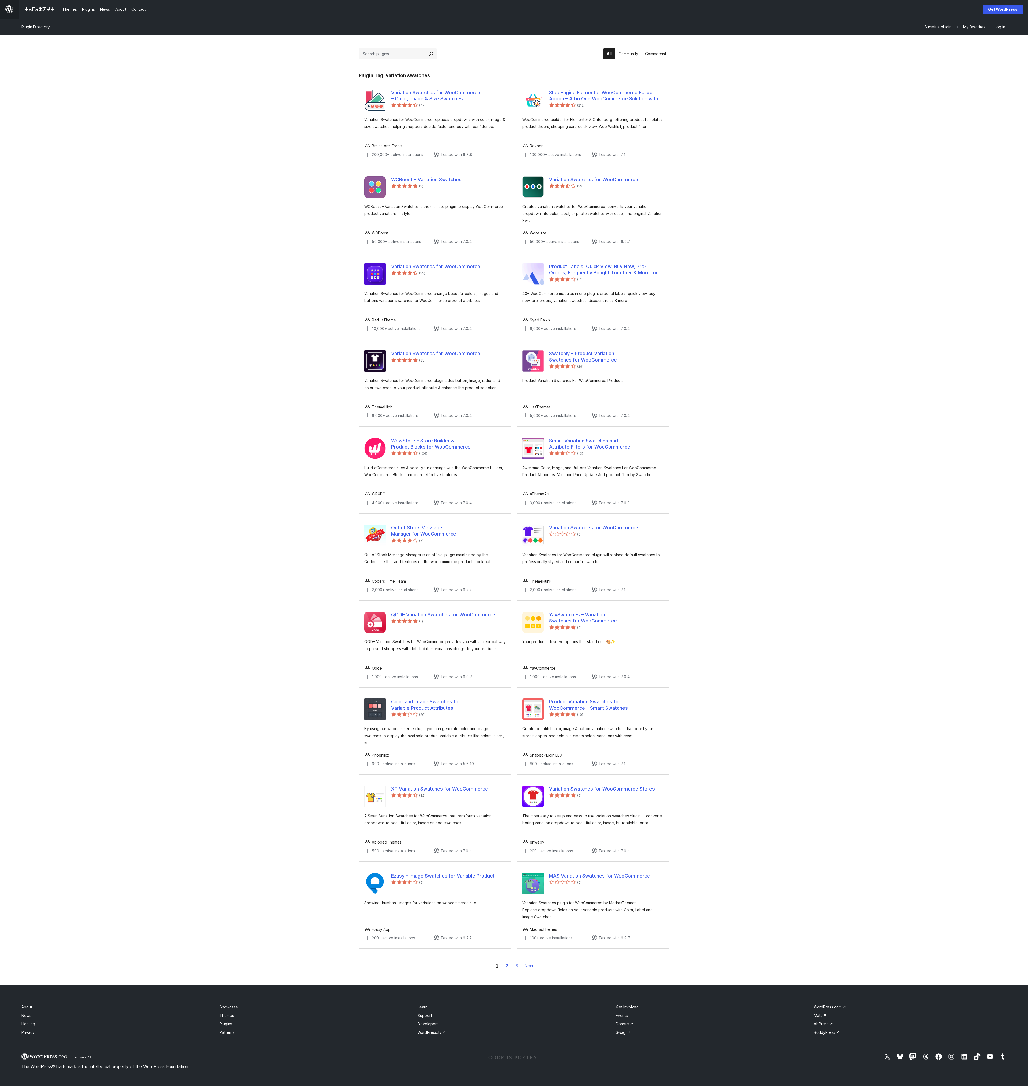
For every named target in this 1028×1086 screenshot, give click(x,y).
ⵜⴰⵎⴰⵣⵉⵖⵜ (82, 1057)
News (26, 1015)
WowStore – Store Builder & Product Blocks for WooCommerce (431, 444)
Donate (624, 1024)
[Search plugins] (431, 53)
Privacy (28, 1032)
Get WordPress (1003, 9)
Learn (423, 1007)
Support (425, 1015)
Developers (428, 1024)
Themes (227, 1015)
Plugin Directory (35, 27)
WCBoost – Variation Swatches (426, 179)
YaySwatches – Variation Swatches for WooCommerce (583, 618)
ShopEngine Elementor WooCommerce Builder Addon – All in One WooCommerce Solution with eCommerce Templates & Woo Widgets (603, 96)
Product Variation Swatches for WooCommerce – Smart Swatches (588, 705)
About (26, 1007)
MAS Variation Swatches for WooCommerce (599, 876)
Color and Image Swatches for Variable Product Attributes (425, 705)
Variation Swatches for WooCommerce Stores (602, 789)
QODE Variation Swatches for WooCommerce (443, 614)
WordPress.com (830, 1007)
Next (529, 965)
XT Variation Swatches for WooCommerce (439, 789)
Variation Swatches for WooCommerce (593, 179)
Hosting (28, 1024)
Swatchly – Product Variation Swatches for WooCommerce (583, 356)
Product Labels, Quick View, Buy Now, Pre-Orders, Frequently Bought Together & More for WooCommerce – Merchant (603, 270)
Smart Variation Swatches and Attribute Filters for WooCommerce (589, 444)
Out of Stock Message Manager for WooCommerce (423, 531)
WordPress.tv (432, 1032)
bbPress (823, 1024)
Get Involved (627, 1007)
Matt (820, 1015)
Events (622, 1015)
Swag (623, 1032)
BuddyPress (827, 1032)
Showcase (229, 1007)
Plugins (226, 1024)
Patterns (227, 1032)
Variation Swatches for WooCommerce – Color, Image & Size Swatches (435, 95)
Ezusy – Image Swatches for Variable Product (442, 876)
